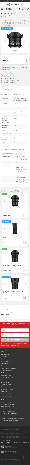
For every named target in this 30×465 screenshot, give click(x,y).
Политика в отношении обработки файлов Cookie (14, 409)
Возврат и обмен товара (7, 411)
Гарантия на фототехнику (7, 404)
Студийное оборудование (8, 359)
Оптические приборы (7, 384)
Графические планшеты (7, 393)
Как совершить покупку (7, 406)
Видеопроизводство (6, 361)
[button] (5, 40)
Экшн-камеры (5, 363)
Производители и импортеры (9, 413)
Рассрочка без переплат (9, 76)
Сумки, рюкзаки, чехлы (7, 377)
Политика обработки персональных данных (12, 418)
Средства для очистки (7, 389)
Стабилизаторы (5, 373)
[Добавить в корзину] (26, 60)
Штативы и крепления (7, 370)
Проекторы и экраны (6, 396)
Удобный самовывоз (9, 78)
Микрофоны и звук (6, 375)
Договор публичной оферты (8, 416)
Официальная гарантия (9, 74)
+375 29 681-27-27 (9, 8)
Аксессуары (4, 391)
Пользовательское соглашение (9, 420)
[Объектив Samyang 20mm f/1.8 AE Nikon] (15, 256)
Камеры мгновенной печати (8, 368)
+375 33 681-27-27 (9, 9)
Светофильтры (5, 382)
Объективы (4, 356)
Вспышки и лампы (6, 366)
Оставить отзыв (15, 312)
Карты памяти (4, 380)
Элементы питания (6, 386)
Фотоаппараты (5, 354)
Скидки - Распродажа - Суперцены (10, 402)
